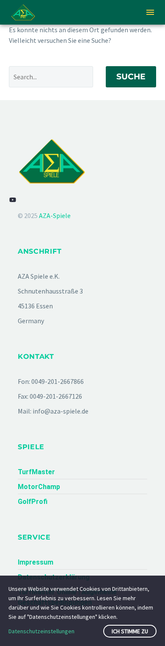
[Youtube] (12, 199)
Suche (131, 76)
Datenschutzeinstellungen (41, 631)
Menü (150, 12)
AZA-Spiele (55, 215)
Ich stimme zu (130, 631)
